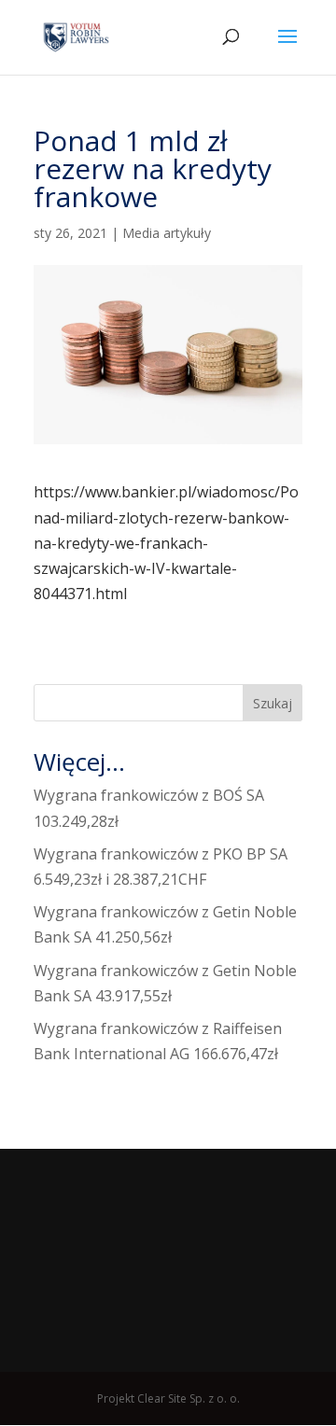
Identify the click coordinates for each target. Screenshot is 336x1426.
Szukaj (272, 703)
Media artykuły (166, 233)
